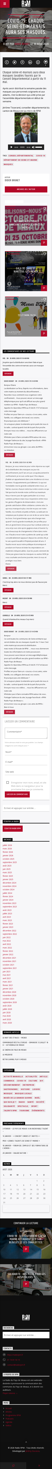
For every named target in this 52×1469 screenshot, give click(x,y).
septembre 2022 (10, 934)
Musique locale (23, 1093)
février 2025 (8, 876)
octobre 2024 (8, 889)
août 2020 (7, 1005)
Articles (9, 1411)
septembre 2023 (10, 906)
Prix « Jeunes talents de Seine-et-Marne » (21, 1141)
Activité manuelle (13, 1076)
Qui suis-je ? (10, 1102)
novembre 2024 (9, 886)
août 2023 (7, 910)
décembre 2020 (9, 992)
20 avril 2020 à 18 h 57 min (21, 578)
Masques (8, 164)
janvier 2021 (8, 988)
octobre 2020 (8, 998)
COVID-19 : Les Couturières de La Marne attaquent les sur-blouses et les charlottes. (26, 1239)
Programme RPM (13, 1415)
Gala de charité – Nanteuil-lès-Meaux (26, 270)
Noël (37, 1098)
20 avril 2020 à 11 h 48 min (19, 358)
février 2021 (8, 985)
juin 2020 (7, 1012)
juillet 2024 (7, 893)
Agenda (9, 1422)
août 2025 (7, 865)
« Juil (5, 1208)
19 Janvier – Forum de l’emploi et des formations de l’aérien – (25, 1147)
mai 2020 (7, 1016)
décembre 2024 (9, 882)
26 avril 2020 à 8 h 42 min (22, 462)
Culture (33, 1081)
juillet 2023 (7, 913)
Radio (22, 1102)
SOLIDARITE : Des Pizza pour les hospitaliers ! (27, 1276)
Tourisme (24, 1110)
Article (43, 1076)
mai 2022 (7, 940)
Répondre (8, 373)
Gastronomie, (13, 254)
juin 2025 (7, 869)
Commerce (9, 1081)
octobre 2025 (8, 859)
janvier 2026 (8, 855)
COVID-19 (26, 17)
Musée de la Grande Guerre (18, 1098)
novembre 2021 (9, 961)
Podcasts (10, 1418)
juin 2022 (7, 937)
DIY (41, 1081)
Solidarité (38, 17)
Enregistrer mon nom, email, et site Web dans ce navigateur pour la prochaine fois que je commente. (28, 782)
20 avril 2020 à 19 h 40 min (28, 381)
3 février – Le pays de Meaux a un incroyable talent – (25, 1130)
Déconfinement (12, 1085)
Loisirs (36, 1089)
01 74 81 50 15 (13, 1360)
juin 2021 (7, 971)
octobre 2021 (8, 964)
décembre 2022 (9, 930)
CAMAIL (5, 578)
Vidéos (8, 1425)
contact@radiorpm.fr (16, 1365)
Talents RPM (10, 1110)
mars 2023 (7, 920)
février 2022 (8, 951)
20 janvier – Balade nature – (15, 1153)
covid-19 (40, 156)
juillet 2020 (7, 1009)
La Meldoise (8, 1054)
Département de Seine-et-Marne (20, 160)
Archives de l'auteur (26, 189)
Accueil (9, 1408)
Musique (10, 208)
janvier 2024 (8, 900)
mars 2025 (7, 872)
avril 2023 (7, 917)
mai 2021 (7, 975)
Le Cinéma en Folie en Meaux (15, 1050)
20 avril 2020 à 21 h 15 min (24, 615)
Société (40, 1102)
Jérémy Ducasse (32, 1451)
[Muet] (33, 147)
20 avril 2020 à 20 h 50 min (22, 598)
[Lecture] (11, 147)
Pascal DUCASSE (13, 241)
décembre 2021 (9, 958)
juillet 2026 (7, 845)
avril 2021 (7, 978)
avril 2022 (7, 944)
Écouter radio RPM (13, 828)
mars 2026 (7, 848)
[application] (26, 147)
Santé (30, 1102)
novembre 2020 (9, 995)
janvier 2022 (8, 954)
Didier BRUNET (22, 44)
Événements (12, 299)
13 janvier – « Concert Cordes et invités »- (21, 1136)
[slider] (39, 146)
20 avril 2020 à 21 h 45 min (28, 631)
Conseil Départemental (21, 156)
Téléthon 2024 (27, 315)
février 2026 (8, 852)
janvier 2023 (8, 927)
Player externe (9, 1393)
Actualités (14, 17)
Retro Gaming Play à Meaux (15, 1059)
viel (4, 358)
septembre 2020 (10, 1002)
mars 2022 (7, 947)
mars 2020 (7, 1022)
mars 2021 (7, 981)
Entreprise (28, 1085)
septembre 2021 (10, 968)
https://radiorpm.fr (15, 1355)
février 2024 (8, 896)
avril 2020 (7, 1019)
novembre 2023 (9, 903)
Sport (34, 1106)
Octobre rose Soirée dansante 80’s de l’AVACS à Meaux (26, 224)
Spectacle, (23, 1106)
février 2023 (8, 923)
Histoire (25, 1089)
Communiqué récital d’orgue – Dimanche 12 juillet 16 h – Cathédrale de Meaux (25, 1043)
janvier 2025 (8, 879)
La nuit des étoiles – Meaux (15, 1037)
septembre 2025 (10, 862)
